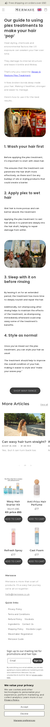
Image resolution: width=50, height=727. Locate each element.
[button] (3, 10)
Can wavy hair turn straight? (24, 442)
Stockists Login (33, 629)
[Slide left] (19, 465)
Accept (24, 707)
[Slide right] (31, 465)
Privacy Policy (15, 609)
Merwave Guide (16, 639)
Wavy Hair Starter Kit (13, 503)
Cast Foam (37, 550)
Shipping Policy (15, 629)
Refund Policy (15, 619)
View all (44, 404)
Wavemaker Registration (20, 634)
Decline (24, 713)
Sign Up (38, 661)
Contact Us (27, 624)
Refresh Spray (13, 550)
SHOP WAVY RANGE (25, 390)
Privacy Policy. (11, 700)
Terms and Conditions (19, 614)
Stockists (29, 619)
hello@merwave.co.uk (17, 594)
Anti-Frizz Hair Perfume (36, 503)
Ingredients (14, 624)
